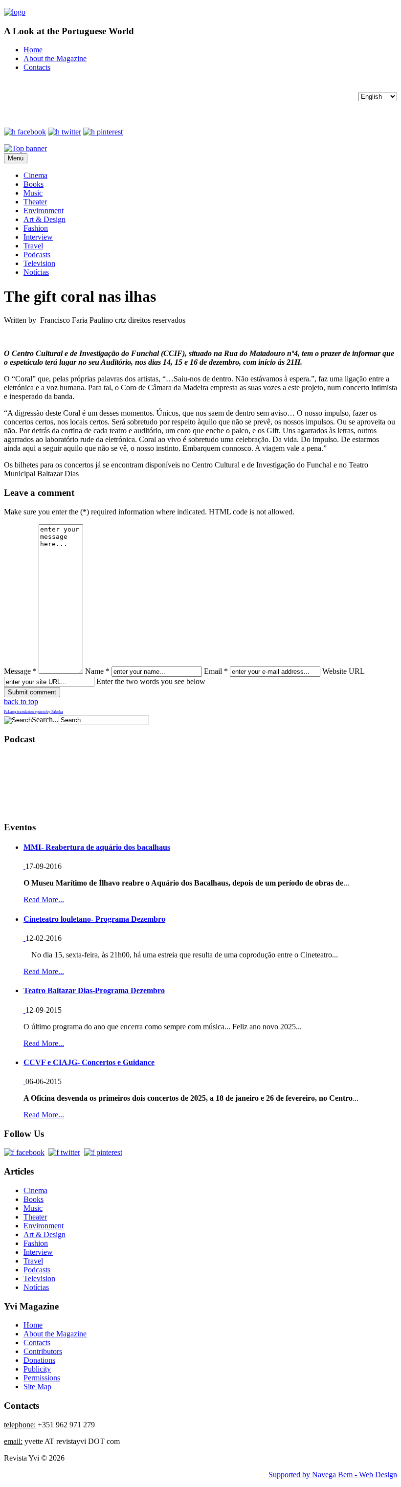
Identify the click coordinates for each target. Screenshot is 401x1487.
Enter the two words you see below (150, 681)
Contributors (42, 1351)
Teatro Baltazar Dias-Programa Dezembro (94, 990)
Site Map (37, 1386)
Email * (216, 671)
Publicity (37, 1369)
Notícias (36, 272)
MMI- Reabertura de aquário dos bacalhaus (96, 847)
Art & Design (44, 219)
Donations (39, 1360)
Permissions (41, 1378)
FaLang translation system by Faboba (33, 712)
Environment (43, 210)
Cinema (35, 175)
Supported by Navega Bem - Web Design (332, 1474)
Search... (45, 719)
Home (33, 49)
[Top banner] (25, 148)
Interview (38, 237)
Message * (20, 671)
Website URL (343, 671)
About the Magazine (55, 58)
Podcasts (36, 254)
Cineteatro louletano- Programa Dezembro (94, 919)
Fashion (35, 228)
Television (39, 263)
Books (33, 184)
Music (33, 193)
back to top (21, 701)
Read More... (43, 899)
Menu (15, 158)
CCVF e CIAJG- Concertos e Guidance (89, 1062)
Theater (35, 202)
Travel (33, 246)
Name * (97, 671)
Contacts (36, 67)
